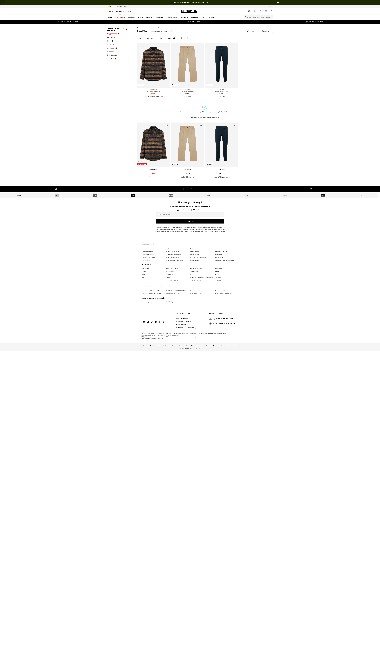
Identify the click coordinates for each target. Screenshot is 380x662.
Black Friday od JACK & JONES (151, 291)
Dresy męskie (146, 260)
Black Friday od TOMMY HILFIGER (176, 291)
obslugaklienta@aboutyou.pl (169, 231)
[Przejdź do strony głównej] (152, 314)
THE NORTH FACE (195, 280)
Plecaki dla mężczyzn (148, 254)
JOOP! (144, 274)
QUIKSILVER (218, 277)
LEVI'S (192, 274)
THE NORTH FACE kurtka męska (224, 260)
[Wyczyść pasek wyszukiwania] (271, 17)
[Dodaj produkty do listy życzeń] (167, 46)
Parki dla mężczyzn (147, 251)
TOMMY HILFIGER (171, 274)
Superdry (144, 271)
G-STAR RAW (170, 271)
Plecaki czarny (219, 257)
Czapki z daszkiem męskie (173, 254)
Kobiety (110, 11)
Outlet (112, 6)
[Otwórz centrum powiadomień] (260, 11)
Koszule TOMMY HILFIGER (198, 257)
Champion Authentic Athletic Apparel (201, 277)
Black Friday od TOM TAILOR (223, 293)
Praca (158, 346)
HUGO (168, 277)
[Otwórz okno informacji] (278, 2)
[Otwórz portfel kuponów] (249, 11)
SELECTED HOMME (196, 268)
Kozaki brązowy (219, 248)
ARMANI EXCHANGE (172, 268)
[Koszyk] (271, 11)
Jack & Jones (145, 268)
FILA (143, 277)
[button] (252, 31)
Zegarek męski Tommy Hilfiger (175, 260)
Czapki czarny (194, 251)
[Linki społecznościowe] (143, 322)
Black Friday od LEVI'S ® (197, 293)
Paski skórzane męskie (148, 257)
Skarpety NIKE (194, 254)
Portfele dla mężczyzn (173, 251)
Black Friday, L (170, 302)
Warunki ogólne (183, 346)
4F (142, 280)
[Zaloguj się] (255, 11)
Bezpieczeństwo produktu (229, 346)
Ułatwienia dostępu (212, 346)
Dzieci (129, 11)
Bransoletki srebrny (147, 248)
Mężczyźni (120, 11)
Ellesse (217, 271)
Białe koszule (218, 254)
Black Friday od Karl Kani (222, 291)
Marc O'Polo (218, 268)
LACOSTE (217, 274)
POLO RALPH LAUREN (172, 280)
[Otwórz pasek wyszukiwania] (245, 17)
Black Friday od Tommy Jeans (199, 291)
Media (151, 346)
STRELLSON (218, 280)
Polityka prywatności (169, 346)
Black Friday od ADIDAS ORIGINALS (152, 293)
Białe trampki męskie (172, 257)
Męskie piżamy (170, 248)
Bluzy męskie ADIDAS (221, 251)
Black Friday (149, 27)
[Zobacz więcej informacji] (153, 98)
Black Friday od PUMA (172, 293)
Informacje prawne (197, 346)
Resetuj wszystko (189, 38)
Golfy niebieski (194, 248)
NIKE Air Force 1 (195, 260)
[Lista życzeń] (266, 11)
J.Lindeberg (159, 27)
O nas (144, 346)
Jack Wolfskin (194, 271)
